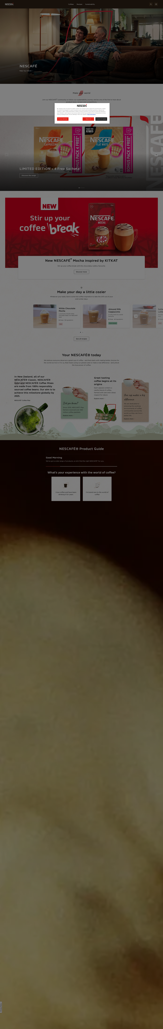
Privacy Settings (62, 119)
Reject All (88, 119)
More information (91, 114)
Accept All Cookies (101, 119)
